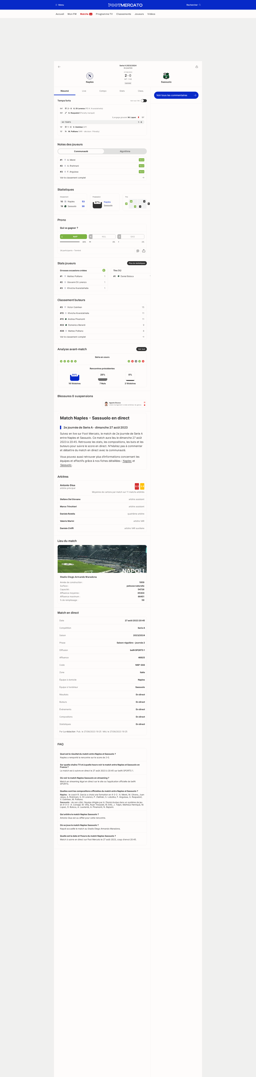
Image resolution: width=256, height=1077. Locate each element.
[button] (60, 4)
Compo (102, 91)
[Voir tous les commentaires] (138, 251)
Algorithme (125, 151)
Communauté (81, 151)
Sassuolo (65, 465)
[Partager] (197, 67)
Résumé (65, 91)
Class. (141, 91)
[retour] (59, 67)
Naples (127, 460)
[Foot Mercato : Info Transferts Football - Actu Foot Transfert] (125, 5)
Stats (122, 91)
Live (84, 91)
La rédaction (69, 731)
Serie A (141, 628)
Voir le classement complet (73, 177)
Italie (142, 672)
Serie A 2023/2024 (128, 65)
